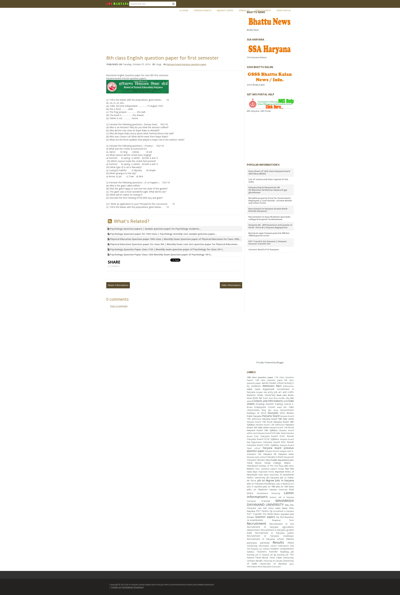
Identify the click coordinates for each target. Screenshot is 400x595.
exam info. (282, 407)
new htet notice (266, 508)
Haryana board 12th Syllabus (262, 430)
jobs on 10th (269, 486)
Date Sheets (264, 10)
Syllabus (250, 551)
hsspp (281, 468)
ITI (281, 474)
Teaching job (287, 551)
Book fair (257, 397)
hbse (268, 460)
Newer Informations (118, 285)
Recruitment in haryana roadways (270, 535)
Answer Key (261, 392)
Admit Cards (226, 10)
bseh (265, 398)
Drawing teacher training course (273, 403)
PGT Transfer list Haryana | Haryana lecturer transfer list (267, 242)
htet (287, 468)
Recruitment (256, 523)
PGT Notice (262, 510)
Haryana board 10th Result (259, 422)
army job (273, 392)
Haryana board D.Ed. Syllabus (263, 439)
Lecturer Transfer (258, 500)
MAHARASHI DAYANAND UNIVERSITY (270, 502)
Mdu (287, 505)
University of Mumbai (273, 563)
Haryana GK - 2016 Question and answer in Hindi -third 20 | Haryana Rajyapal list (270, 226)
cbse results (279, 398)
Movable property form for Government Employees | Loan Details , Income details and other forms (270, 200)
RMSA (291, 542)
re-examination (255, 520)
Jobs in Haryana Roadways (261, 483)
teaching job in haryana (258, 554)
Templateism (127, 587)
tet (271, 554)
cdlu (287, 398)
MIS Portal (285, 10)
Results (245, 10)
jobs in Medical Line (285, 483)
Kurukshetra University (268, 493)
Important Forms (266, 471)
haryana (257, 416)
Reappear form (283, 520)
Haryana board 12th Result (281, 427)
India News (263, 474)
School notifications (279, 546)
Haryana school (274, 456)
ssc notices (264, 548)
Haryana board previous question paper (186, 64)
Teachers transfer (267, 551)
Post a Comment (119, 306)
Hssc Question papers (266, 468)
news (277, 508)
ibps (255, 471)
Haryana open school (256, 457)
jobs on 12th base (285, 486)
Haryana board (270, 416)
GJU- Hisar (273, 410)
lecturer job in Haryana (282, 497)
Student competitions (282, 548)
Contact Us (116, 587)
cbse (270, 398)
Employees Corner (264, 407)
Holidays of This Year (268, 465)
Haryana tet (289, 457)
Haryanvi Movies (256, 459)
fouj (264, 410)
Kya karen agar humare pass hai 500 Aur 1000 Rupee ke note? (269, 234)
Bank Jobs (282, 395)
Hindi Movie (254, 462)
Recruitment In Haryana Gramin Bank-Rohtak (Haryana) (268, 210)
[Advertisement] (182, 30)
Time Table (275, 557)
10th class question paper (260, 377)
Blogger (280, 362)
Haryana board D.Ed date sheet (271, 433)
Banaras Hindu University (261, 395)
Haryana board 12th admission (270, 424)
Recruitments (203, 10)
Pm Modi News (271, 513)
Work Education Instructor (269, 566)
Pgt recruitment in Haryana (282, 511)
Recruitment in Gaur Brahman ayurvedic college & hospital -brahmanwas (269, 218)
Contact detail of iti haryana (263, 249)
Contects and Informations (267, 401)
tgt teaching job (281, 554)
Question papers (265, 517)
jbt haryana (272, 477)
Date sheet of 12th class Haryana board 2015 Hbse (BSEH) (269, 172)
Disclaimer (138, 587)
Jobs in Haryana (284, 480)
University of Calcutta (272, 561)
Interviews (274, 474)
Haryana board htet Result (278, 442)
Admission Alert (272, 386)
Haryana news (286, 454)
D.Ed (286, 401)
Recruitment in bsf (281, 523)
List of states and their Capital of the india (268, 180)
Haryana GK (269, 454)
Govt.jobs (273, 413)
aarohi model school (273, 382)
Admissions (288, 386)
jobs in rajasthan (254, 486)
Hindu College (272, 462)
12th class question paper (269, 380)
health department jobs (282, 460)
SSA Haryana (252, 548)
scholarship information (258, 546)
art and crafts (286, 392)
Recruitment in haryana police (274, 532)
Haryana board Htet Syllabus (263, 445)
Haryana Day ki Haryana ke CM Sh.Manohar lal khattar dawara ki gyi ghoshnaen (267, 190)
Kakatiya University (279, 489)
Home (184, 10)
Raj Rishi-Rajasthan (285, 517)
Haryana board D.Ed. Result (277, 436)
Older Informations (231, 285)
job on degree (265, 480)
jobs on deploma (257, 489)
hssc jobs (283, 465)
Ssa (292, 545)
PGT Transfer (254, 513)
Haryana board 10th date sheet (278, 418)
